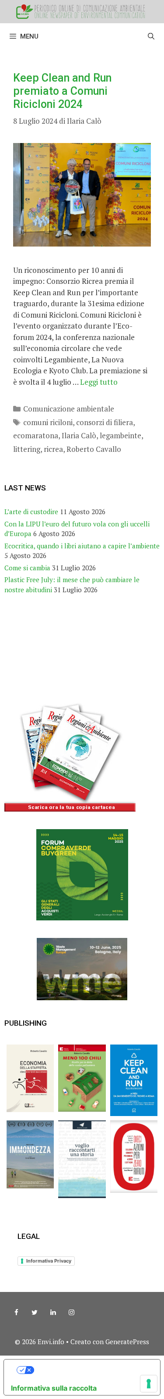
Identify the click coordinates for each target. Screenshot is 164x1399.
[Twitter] (34, 1312)
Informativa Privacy (48, 1261)
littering (26, 449)
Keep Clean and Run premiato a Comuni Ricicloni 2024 (62, 91)
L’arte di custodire (31, 511)
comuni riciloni (48, 422)
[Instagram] (71, 1312)
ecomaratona (35, 435)
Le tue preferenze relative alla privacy (90, 1370)
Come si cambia (27, 567)
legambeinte (120, 435)
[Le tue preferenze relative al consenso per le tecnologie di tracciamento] (148, 1383)
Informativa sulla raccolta (54, 1388)
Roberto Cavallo (93, 449)
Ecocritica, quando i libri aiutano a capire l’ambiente (82, 545)
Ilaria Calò (79, 435)
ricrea (53, 449)
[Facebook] (16, 1312)
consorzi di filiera (104, 422)
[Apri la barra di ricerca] (151, 36)
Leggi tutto (99, 382)
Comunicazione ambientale (68, 409)
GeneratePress (127, 1341)
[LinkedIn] (52, 1312)
